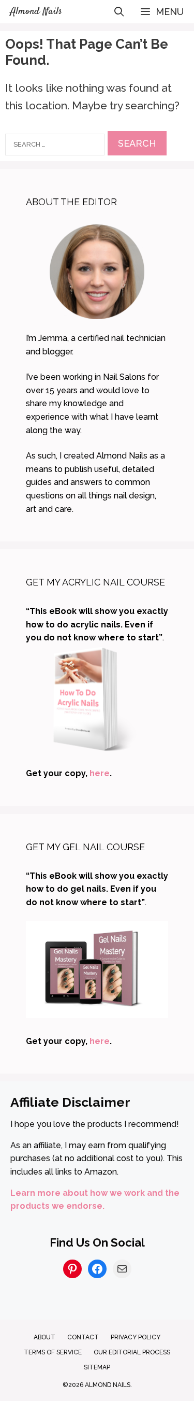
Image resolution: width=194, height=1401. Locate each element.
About (44, 1337)
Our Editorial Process (132, 1352)
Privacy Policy (135, 1337)
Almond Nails (36, 11)
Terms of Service (53, 1352)
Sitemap (97, 1367)
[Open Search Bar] (119, 11)
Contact (83, 1337)
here (99, 773)
